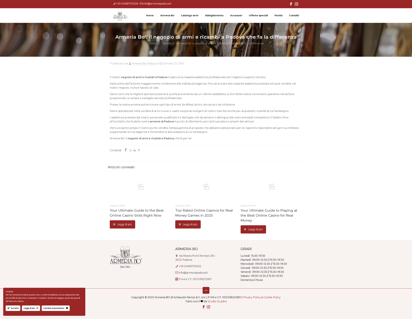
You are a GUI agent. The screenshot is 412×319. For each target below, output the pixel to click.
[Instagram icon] (296, 4)
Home (152, 43)
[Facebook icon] (291, 4)
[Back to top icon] (206, 290)
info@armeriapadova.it (157, 3)
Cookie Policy (272, 297)
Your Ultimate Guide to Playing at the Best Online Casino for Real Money (269, 215)
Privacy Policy (252, 297)
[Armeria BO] (120, 15)
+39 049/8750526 (127, 3)
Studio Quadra (217, 301)
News (166, 43)
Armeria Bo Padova (144, 63)
